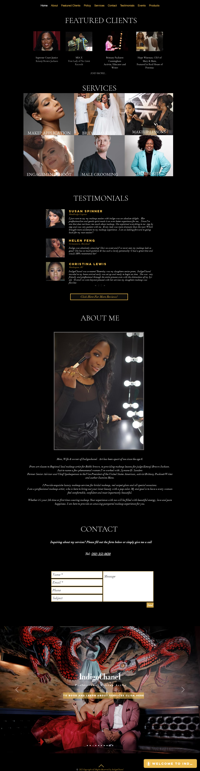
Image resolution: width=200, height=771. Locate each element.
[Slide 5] (95, 745)
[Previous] (17, 690)
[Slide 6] (101, 745)
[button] (49, 114)
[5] (98, 745)
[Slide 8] (104, 745)
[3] (87, 745)
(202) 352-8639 (101, 554)
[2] (92, 745)
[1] (90, 745)
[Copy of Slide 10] (109, 745)
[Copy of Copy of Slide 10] (112, 745)
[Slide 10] (107, 745)
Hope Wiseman (145, 57)
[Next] (183, 690)
